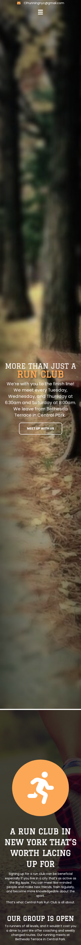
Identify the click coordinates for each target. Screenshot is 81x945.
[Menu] (40, 12)
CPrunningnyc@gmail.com (44, 3)
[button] (40, 428)
